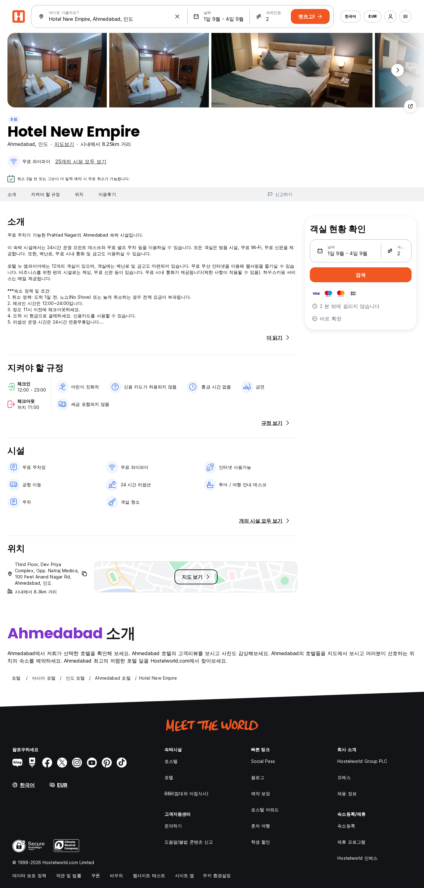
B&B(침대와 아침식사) (187, 793)
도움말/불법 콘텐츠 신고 (189, 842)
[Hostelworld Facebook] (47, 763)
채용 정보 (347, 793)
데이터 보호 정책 (29, 875)
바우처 (116, 875)
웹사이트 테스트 (149, 875)
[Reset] (177, 16)
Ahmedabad (21, 144)
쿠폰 (95, 875)
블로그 (257, 777)
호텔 (13, 119)
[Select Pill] (390, 16)
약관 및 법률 (68, 875)
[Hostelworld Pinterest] (107, 763)
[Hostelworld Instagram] (77, 763)
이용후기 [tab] (107, 194)
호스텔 (171, 761)
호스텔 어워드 (265, 809)
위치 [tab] (79, 194)
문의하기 (173, 825)
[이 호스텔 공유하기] (410, 106)
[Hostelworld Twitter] (62, 763)
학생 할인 (260, 842)
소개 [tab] (11, 194)
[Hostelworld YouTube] (92, 763)
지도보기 (64, 144)
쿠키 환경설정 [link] (217, 875)
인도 (43, 144)
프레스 (343, 777)
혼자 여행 (260, 825)
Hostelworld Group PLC (362, 761)
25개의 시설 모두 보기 (80, 161)
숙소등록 (346, 825)
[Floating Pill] (397, 70)
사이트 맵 (184, 875)
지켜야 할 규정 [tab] (45, 194)
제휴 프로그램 (351, 842)
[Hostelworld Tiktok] (122, 763)
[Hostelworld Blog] (17, 763)
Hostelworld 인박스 (357, 858)
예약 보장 (260, 793)
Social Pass (263, 761)
